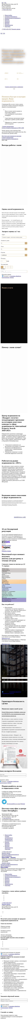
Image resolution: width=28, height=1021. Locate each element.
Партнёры (7, 26)
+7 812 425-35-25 (6, 818)
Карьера (7, 19)
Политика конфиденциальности (10, 854)
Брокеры (7, 22)
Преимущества (9, 25)
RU (3, 2)
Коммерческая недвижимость (13, 18)
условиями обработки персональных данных (11, 276)
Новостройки (8, 15)
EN (5, 2)
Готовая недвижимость (11, 16)
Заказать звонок (16, 29)
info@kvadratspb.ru (7, 856)
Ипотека (7, 23)
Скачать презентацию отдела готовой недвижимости (10, 138)
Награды (7, 21)
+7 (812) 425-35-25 (7, 9)
